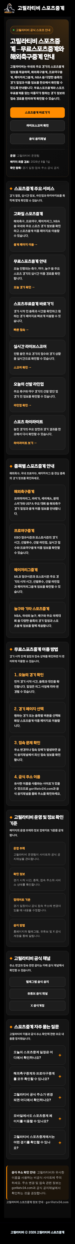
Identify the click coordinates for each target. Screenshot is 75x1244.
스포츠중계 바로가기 (37, 112)
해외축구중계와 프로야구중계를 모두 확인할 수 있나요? (34, 1076)
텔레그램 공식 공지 (37, 982)
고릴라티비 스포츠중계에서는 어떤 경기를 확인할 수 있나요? (34, 1142)
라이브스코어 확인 (37, 125)
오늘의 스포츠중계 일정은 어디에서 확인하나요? (33, 1054)
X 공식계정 (37, 1005)
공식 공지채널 (37, 139)
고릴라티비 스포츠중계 (41, 8)
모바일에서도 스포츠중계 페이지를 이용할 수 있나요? (33, 1118)
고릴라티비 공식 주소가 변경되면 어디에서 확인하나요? (33, 1097)
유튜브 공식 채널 (38, 993)
